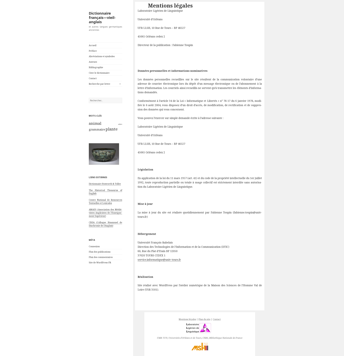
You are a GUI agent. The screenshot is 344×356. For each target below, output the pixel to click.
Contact (93, 78)
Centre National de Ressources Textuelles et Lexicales (105, 201)
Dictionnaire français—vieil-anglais (102, 17)
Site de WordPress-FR (100, 262)
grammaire (97, 129)
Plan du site (204, 319)
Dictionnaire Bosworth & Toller (105, 183)
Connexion (94, 246)
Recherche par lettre (99, 83)
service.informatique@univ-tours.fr (159, 259)
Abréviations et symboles (102, 56)
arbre (120, 124)
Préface (93, 50)
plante (112, 129)
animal (95, 123)
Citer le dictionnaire (99, 72)
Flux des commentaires (101, 257)
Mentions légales (187, 319)
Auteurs (93, 61)
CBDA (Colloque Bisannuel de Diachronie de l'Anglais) (105, 224)
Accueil (92, 45)
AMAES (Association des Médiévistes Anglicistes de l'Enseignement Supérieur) (105, 212)
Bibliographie (96, 67)
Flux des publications (99, 251)
